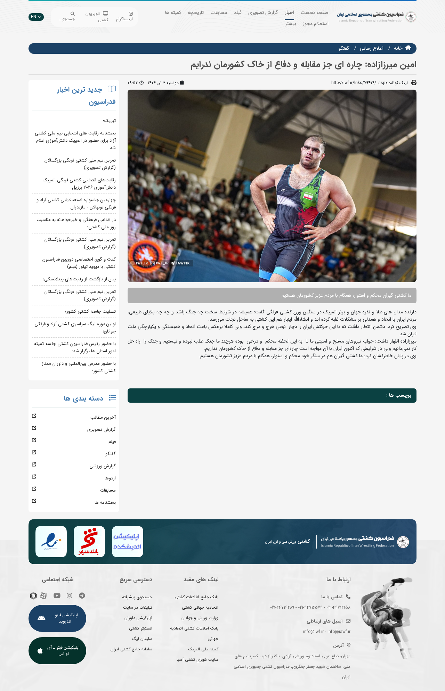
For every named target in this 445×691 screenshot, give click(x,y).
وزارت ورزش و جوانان (199, 618)
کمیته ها (173, 12)
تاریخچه (196, 12)
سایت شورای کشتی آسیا (197, 659)
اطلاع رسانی (371, 48)
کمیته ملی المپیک (203, 649)
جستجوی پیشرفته (137, 597)
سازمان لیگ (142, 638)
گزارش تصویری (263, 12)
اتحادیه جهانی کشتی (200, 607)
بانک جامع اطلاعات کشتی (196, 597)
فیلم (238, 12)
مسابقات (218, 12)
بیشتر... (288, 23)
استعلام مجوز (316, 23)
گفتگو (344, 48)
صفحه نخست (315, 12)
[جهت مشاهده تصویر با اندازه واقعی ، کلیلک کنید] (272, 185)
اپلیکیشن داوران (138, 618)
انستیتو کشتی (140, 628)
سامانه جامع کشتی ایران (131, 649)
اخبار (289, 12)
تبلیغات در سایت (137, 607)
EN (33, 17)
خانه (398, 48)
